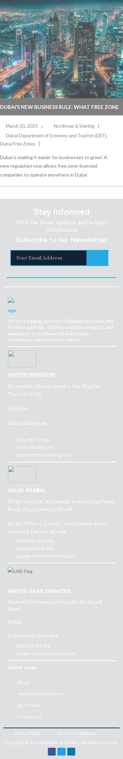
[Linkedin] (71, 752)
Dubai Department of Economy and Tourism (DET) (56, 135)
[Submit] (97, 258)
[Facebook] (52, 752)
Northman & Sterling (74, 126)
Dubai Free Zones (17, 143)
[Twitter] (61, 752)
